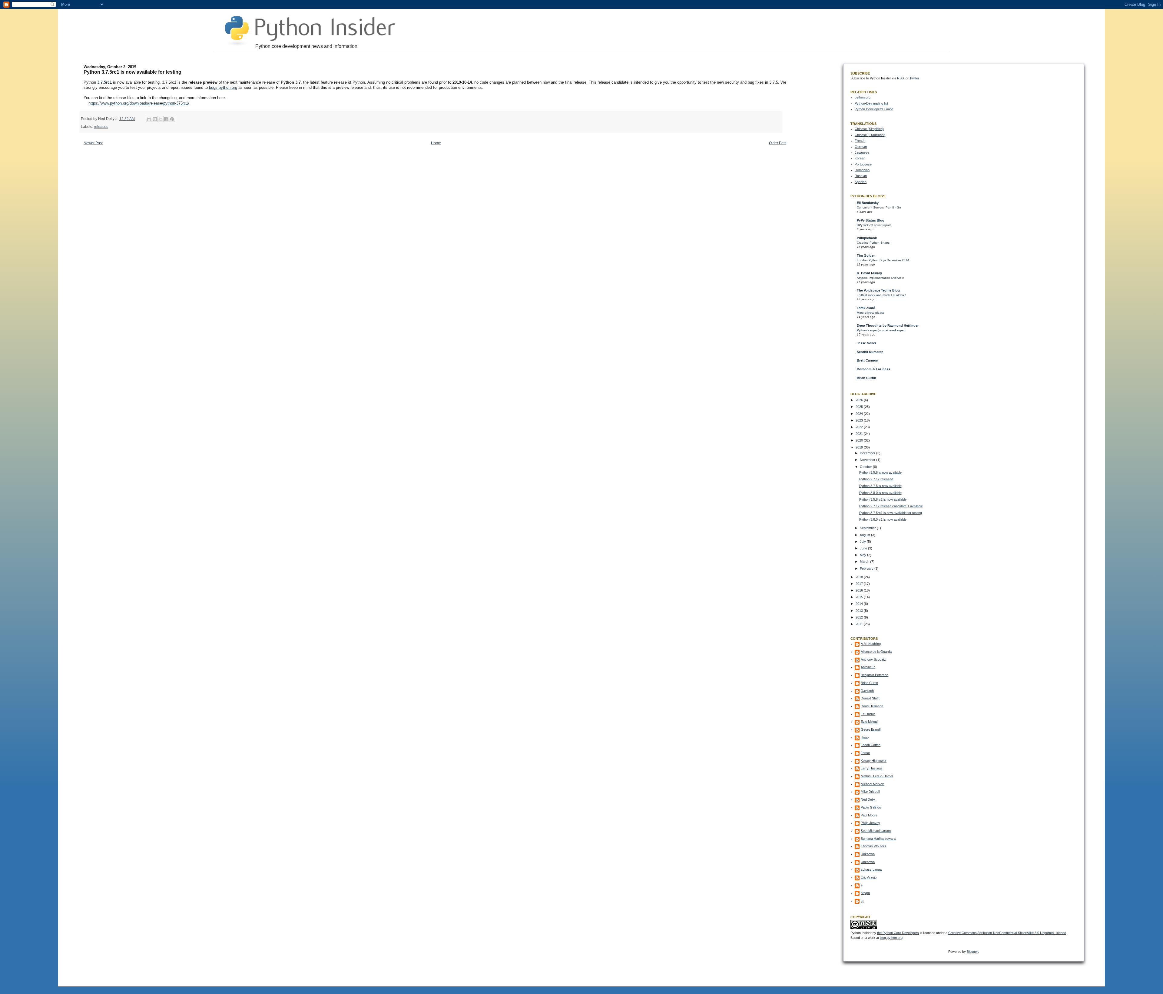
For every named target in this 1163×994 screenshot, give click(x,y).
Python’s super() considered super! (881, 330)
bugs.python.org (223, 87)
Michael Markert (872, 784)
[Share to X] (160, 119)
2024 (860, 413)
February (867, 568)
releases (101, 126)
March (865, 561)
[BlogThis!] (155, 119)
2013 (860, 610)
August (865, 535)
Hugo (865, 737)
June (864, 548)
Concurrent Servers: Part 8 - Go (879, 207)
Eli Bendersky (868, 203)
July (863, 541)
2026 (860, 400)
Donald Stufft (870, 698)
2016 (860, 590)
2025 (860, 407)
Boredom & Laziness (873, 369)
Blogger (972, 951)
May (863, 555)
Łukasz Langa (871, 869)
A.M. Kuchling (871, 643)
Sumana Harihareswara (878, 838)
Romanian (862, 170)
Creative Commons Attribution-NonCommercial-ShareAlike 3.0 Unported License (1007, 933)
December (868, 453)
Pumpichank (867, 238)
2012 (860, 617)
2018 (860, 577)
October (866, 467)
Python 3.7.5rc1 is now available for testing (890, 513)
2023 (860, 420)
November (868, 460)
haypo (865, 893)
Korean (860, 158)
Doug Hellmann (872, 706)
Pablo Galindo (871, 807)
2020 (860, 440)
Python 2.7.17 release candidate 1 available (891, 506)
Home (436, 143)
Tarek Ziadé (866, 308)
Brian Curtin (866, 378)
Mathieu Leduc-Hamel (877, 776)
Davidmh (867, 690)
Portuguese (863, 164)
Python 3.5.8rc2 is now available (882, 499)
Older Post (777, 143)
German (861, 146)
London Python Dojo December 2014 (883, 260)
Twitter (914, 78)
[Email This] (149, 119)
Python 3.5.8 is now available (880, 472)
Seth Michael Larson (876, 830)
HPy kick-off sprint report (874, 225)
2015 (860, 597)
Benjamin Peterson (874, 675)
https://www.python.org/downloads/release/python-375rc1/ (138, 103)
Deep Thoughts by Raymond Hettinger (888, 325)
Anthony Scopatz (873, 659)
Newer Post (93, 143)
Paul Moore (869, 815)
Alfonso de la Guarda (876, 651)
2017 (860, 583)
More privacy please (871, 312)
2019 (860, 447)
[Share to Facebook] (166, 119)
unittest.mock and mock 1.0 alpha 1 (882, 295)
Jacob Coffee (870, 745)
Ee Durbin (868, 714)
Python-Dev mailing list (871, 103)
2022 (860, 427)
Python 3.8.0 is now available (880, 493)
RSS (900, 78)
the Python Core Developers (898, 933)
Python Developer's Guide (874, 109)
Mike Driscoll (870, 791)
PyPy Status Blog (870, 220)
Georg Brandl (870, 729)
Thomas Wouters (873, 846)
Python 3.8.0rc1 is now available (882, 519)
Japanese (862, 152)
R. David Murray (869, 273)
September (868, 528)
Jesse (865, 753)
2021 (860, 433)
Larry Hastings (872, 768)
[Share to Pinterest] (172, 119)
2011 (860, 624)
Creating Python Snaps (873, 242)
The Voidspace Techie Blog (878, 290)
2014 (860, 603)
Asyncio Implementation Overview (880, 277)
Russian (861, 176)
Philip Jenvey (870, 823)
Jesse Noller (866, 343)
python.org (862, 97)
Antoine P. (868, 667)
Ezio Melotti (869, 721)
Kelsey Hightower (873, 760)
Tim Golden (866, 255)
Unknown (868, 854)
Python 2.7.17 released (876, 479)
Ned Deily (868, 799)
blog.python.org (891, 937)
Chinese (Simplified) (869, 129)
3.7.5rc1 (104, 82)
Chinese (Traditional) (870, 135)
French (860, 140)
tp (862, 900)
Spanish (860, 182)
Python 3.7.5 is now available (880, 486)
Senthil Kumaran (870, 352)
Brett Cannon (867, 360)
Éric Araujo (868, 877)
